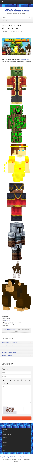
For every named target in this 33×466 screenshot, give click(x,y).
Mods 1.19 (10, 33)
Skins (4, 450)
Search (30, 17)
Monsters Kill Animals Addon (9, 342)
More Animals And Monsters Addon (11, 27)
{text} (4, 386)
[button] (3, 380)
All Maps (5, 437)
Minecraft (7, 320)
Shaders (5, 442)
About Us (25, 457)
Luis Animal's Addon (7, 355)
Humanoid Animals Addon (8, 346)
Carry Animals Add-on (7, 349)
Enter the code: (6, 406)
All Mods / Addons (7, 434)
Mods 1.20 (5, 33)
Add (16, 418)
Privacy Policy (18, 457)
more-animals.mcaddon (9, 329)
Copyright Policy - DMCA (6, 457)
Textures (5, 440)
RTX (4, 432)
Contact (31, 457)
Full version (7, 20)
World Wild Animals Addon (9, 352)
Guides (4, 448)
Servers (5, 429)
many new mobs (25, 59)
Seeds (4, 445)
